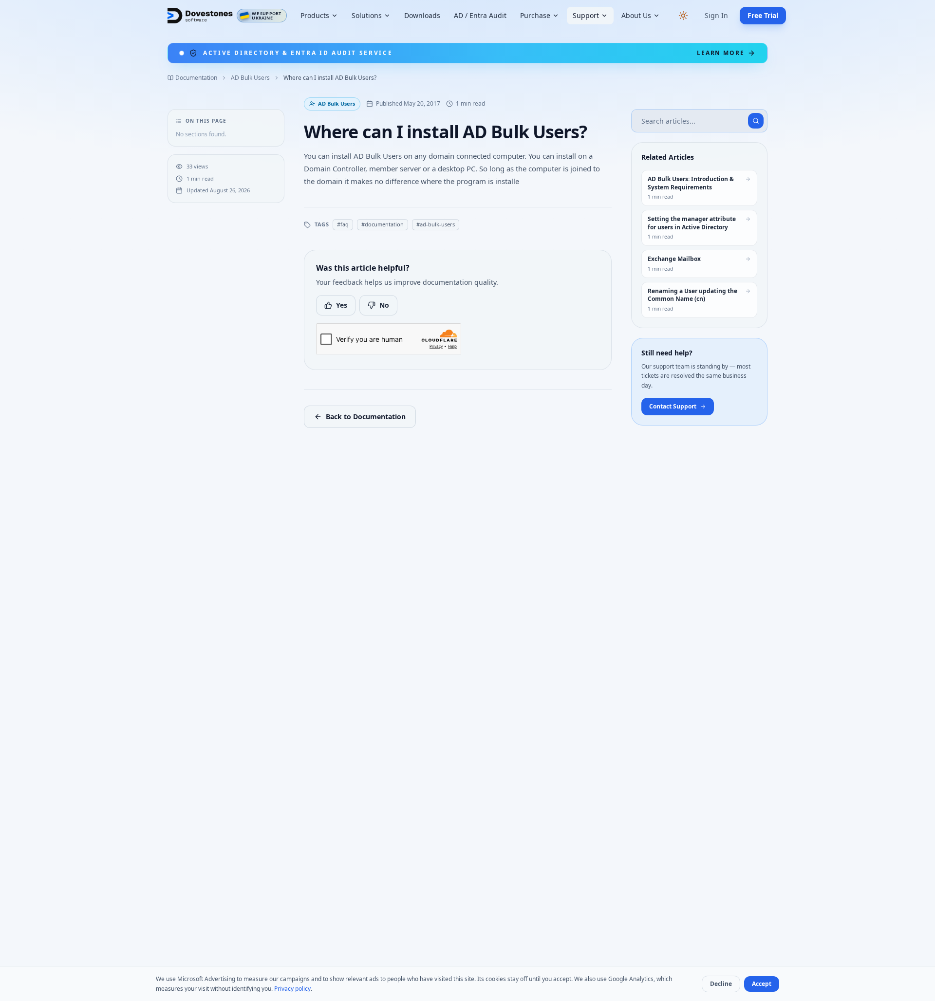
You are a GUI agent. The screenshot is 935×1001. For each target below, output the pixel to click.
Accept (761, 984)
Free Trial (763, 15)
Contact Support (672, 406)
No (384, 305)
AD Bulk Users (250, 78)
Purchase (535, 15)
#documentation (382, 224)
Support (586, 15)
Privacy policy (292, 988)
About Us (636, 15)
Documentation (196, 78)
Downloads (422, 15)
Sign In (716, 15)
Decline (721, 984)
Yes (341, 305)
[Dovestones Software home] (200, 15)
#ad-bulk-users (435, 224)
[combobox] (699, 120)
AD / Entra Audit (480, 15)
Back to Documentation (366, 416)
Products (314, 15)
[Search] (756, 121)
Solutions (367, 15)
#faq (343, 224)
